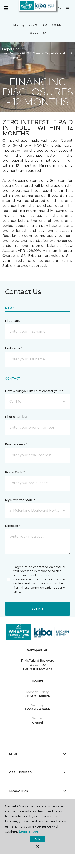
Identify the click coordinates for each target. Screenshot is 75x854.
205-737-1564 (38, 33)
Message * (12, 525)
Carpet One (11, 49)
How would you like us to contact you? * (34, 391)
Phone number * (17, 416)
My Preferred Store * (20, 499)
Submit (37, 609)
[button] (37, 401)
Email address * (16, 444)
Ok (37, 839)
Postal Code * (14, 472)
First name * (14, 320)
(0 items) (67, 8)
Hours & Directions (37, 669)
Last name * (13, 348)
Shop (13, 754)
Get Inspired (20, 772)
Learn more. (29, 831)
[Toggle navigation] (6, 8)
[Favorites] (60, 8)
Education (18, 791)
